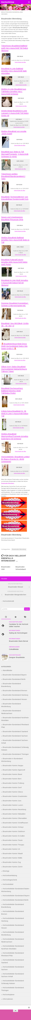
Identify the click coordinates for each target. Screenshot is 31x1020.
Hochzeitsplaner (15, 622)
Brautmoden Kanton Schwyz (13, 827)
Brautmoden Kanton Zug (12, 862)
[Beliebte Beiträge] (15, 617)
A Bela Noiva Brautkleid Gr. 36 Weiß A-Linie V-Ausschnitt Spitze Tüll (14, 413)
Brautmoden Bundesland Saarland (15, 731)
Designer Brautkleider (17, 657)
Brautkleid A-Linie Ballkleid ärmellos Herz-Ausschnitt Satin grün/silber (14, 71)
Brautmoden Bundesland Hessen (15, 699)
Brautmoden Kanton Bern (12, 779)
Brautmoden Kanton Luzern (13, 805)
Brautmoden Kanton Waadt (13, 853)
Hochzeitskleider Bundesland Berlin (15, 900)
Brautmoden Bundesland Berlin (14, 679)
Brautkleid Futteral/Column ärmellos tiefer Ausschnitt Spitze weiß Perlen (14, 262)
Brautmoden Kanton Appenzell (14, 770)
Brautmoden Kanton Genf (12, 787)
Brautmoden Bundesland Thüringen (16, 754)
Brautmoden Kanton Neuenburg (14, 809)
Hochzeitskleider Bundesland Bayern (16, 895)
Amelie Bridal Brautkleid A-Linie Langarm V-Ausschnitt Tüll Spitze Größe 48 (15, 113)
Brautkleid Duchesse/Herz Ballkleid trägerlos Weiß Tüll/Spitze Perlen (12, 390)
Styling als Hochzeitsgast (18, 633)
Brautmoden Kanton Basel (12, 774)
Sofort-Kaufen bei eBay (20, 62)
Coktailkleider (14, 649)
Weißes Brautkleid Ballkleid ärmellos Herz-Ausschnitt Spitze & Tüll (15, 240)
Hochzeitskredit (8, 601)
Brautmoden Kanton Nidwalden (14, 814)
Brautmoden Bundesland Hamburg (15, 695)
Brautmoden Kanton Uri (11, 849)
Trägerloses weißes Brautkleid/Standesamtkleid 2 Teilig (13, 176)
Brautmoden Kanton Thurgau (13, 845)
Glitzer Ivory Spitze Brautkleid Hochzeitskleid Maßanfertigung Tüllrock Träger (14, 369)
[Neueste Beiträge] (6, 617)
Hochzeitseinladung (10, 875)
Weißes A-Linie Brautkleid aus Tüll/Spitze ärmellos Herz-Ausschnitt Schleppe (13, 91)
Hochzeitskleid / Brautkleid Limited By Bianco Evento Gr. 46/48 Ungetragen (15, 459)
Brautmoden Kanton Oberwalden (15, 818)
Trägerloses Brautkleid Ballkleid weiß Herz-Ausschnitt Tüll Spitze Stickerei (14, 48)
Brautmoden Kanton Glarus (13, 792)
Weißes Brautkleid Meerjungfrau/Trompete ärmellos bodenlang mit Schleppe (14, 436)
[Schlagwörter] (25, 617)
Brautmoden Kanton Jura (12, 801)
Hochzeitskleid (15, 655)
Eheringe (6, 871)
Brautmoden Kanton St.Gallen (14, 836)
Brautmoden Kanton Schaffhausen (15, 823)
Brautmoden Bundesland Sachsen (15, 736)
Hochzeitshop (7, 2)
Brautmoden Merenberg (7, 483)
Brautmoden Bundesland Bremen (15, 690)
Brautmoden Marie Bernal (18, 641)
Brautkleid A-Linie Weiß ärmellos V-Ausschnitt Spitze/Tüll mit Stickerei (14, 282)
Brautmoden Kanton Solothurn (14, 831)
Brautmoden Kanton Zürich (12, 867)
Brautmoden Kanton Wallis (12, 858)
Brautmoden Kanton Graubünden (15, 796)
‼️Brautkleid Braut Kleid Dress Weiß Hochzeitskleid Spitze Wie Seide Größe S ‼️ (14, 346)
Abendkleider (14, 647)
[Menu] (29, 2)
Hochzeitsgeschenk (10, 880)
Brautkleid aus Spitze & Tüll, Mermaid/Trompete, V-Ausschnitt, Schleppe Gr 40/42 (15, 154)
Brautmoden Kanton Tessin (13, 840)
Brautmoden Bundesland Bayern (15, 675)
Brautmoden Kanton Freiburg (13, 783)
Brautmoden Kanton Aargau (13, 765)
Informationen (14, 630)
